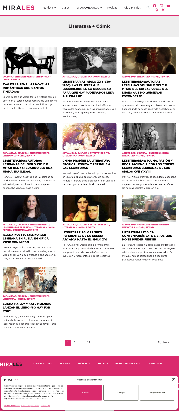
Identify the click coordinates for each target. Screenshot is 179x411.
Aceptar (85, 392)
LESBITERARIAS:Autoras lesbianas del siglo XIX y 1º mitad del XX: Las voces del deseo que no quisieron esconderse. (145, 89)
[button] (173, 379)
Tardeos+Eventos (87, 7)
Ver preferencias (157, 392)
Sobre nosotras (42, 364)
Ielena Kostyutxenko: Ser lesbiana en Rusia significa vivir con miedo (26, 239)
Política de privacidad (30, 406)
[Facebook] (154, 5)
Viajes (65, 7)
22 (88, 342)
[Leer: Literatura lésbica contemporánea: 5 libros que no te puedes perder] (149, 206)
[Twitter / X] (163, 10)
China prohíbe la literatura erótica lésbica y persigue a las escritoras (86, 164)
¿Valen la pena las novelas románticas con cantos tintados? (26, 88)
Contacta (102, 364)
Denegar (121, 392)
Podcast (112, 7)
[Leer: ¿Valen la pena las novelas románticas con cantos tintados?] (30, 58)
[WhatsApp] (156, 10)
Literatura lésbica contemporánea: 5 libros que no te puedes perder (147, 236)
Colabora (65, 364)
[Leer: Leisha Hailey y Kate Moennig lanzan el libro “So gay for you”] (30, 277)
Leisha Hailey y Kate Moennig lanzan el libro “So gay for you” (27, 308)
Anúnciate (84, 364)
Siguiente (165, 342)
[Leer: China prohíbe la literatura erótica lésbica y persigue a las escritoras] (90, 134)
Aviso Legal (45, 406)
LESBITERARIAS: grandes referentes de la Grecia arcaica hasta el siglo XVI (85, 236)
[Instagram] (161, 5)
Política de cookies (12, 406)
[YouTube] (168, 5)
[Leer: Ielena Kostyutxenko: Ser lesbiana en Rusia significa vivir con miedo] (30, 206)
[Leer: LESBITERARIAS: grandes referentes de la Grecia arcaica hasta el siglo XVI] (90, 206)
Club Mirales (132, 7)
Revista (48, 7)
